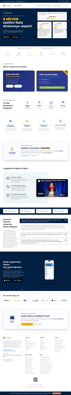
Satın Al (26, 349)
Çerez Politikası (58, 349)
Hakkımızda (42, 343)
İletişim (41, 345)
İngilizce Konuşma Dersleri (45, 369)
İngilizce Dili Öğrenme (29, 372)
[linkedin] (65, 1)
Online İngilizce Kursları (45, 357)
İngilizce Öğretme (28, 363)
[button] (37, 30)
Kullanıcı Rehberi (58, 343)
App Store (10, 86)
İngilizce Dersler (28, 367)
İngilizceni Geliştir (28, 371)
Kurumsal (42, 341)
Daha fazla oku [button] (57, 36)
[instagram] (63, 1)
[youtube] (67, 1)
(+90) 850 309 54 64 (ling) (9, 350)
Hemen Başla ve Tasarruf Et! (52, 87)
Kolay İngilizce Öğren (44, 372)
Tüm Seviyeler (28, 347)
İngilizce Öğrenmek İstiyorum (46, 363)
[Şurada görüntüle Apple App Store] (40, 24)
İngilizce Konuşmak (29, 369)
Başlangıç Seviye (43, 347)
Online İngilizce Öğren (44, 361)
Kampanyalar (57, 351)
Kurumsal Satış (28, 341)
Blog (26, 339)
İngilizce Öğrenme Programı (45, 365)
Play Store (19, 86)
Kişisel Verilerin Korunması (60, 347)
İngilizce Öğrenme (29, 361)
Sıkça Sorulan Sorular (59, 339)
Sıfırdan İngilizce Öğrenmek (45, 371)
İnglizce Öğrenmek (29, 359)
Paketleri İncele (27, 324)
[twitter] (59, 1)
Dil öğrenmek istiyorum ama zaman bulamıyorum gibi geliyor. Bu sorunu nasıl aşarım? (41, 235)
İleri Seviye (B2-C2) (29, 345)
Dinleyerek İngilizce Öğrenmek (46, 367)
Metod (41, 339)
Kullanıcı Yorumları (58, 341)
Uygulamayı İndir (56, 393)
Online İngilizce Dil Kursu (45, 359)
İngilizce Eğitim (28, 365)
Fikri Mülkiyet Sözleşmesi (60, 345)
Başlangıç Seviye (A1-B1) (30, 343)
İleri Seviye (42, 349)
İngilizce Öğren (28, 357)
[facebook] (61, 1)
